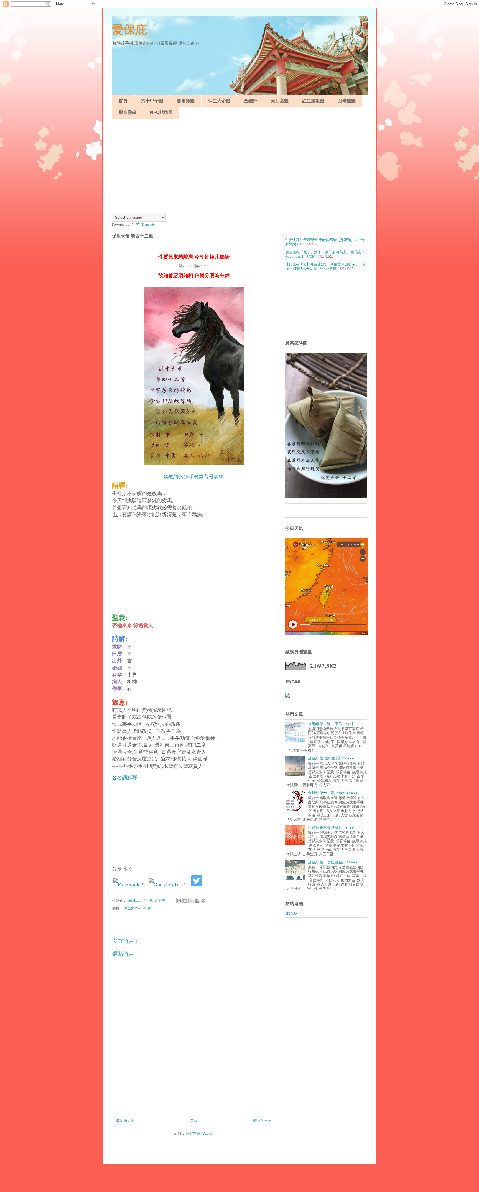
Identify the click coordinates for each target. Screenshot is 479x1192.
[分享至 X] (191, 900)
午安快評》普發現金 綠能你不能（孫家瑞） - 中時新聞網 (325, 242)
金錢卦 (250, 100)
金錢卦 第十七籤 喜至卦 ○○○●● (333, 861)
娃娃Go (291, 913)
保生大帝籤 (219, 100)
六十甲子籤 (152, 100)
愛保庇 (129, 29)
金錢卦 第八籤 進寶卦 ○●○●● (331, 827)
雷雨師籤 (186, 100)
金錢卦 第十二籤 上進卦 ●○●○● (333, 792)
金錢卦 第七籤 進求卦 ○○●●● (331, 757)
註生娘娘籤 (313, 100)
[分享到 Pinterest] (203, 900)
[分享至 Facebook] (197, 900)
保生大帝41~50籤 (137, 907)
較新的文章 (125, 1120)
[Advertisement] (239, 166)
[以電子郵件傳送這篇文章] (179, 900)
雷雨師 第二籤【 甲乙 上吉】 (331, 723)
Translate (148, 224)
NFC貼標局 (161, 112)
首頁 (123, 100)
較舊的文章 (262, 1120)
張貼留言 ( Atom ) (199, 1133)
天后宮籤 (280, 100)
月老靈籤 (347, 100)
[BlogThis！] (185, 900)
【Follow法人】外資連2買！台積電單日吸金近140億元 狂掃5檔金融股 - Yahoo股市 (325, 266)
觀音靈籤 (127, 112)
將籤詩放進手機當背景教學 (194, 477)
